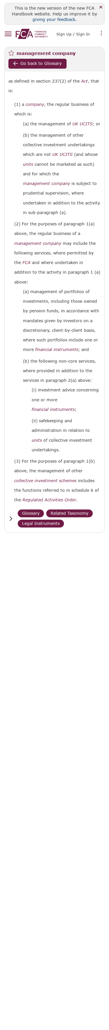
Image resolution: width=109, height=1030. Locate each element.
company (35, 104)
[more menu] (101, 33)
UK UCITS (82, 124)
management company (46, 183)
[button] (10, 518)
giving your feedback (54, 19)
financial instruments (56, 350)
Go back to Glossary (41, 63)
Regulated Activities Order (49, 500)
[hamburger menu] (8, 34)
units (28, 164)
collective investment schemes (45, 481)
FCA (26, 263)
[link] (32, 34)
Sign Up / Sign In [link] (73, 34)
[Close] (101, 7)
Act (84, 81)
